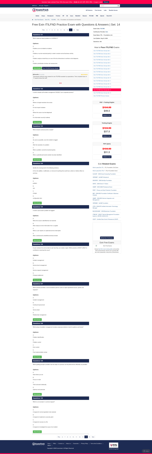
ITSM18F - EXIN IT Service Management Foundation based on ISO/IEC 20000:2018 (106, 215)
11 (61, 30)
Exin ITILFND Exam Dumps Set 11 (102, 81)
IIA (67, 16)
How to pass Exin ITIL (98, 167)
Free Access (98, 10)
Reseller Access (113, 10)
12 (64, 30)
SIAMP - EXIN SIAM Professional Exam (102, 187)
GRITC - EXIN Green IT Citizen (100, 183)
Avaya (43, 16)
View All (108, 16)
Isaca (71, 16)
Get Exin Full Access (107, 238)
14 (70, 30)
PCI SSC (91, 16)
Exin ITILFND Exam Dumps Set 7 (102, 68)
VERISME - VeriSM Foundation (100, 203)
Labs (105, 10)
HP (63, 16)
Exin (107, 32)
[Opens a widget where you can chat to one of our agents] (146, 451)
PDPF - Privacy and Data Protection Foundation (105, 190)
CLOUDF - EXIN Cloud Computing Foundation (104, 174)
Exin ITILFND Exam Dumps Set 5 (102, 62)
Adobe (37, 16)
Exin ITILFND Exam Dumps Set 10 (102, 78)
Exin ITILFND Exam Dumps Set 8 (102, 71)
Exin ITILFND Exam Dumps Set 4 (102, 59)
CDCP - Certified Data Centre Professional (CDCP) (105, 219)
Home (35, 5)
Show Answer (37, 68)
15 (74, 30)
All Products (89, 10)
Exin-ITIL (47, 19)
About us (68, 443)
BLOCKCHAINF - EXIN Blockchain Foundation (104, 211)
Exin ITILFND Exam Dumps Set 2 (102, 53)
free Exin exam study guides (105, 249)
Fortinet (58, 16)
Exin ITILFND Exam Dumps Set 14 (102, 90)
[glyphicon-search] (118, 5)
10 (57, 30)
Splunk (102, 16)
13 (67, 30)
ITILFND (53, 19)
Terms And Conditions (96, 443)
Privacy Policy (84, 443)
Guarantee (76, 443)
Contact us (61, 443)
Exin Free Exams (39, 19)
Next (78, 30)
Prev (43, 30)
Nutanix (85, 16)
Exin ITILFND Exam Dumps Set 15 (102, 93)
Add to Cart (107, 115)
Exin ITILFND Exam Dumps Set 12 (102, 84)
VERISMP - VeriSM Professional (101, 177)
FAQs (54, 443)
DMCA (49, 445)
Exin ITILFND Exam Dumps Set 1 (102, 50)
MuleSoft (77, 16)
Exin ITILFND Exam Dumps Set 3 (102, 56)
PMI (97, 16)
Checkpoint (50, 16)
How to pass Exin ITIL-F (99, 170)
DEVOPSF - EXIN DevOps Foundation (102, 180)
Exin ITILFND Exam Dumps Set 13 (102, 87)
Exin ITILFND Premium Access (51, 68)
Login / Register (44, 5)
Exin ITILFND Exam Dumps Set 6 (102, 65)
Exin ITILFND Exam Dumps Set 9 (102, 75)
